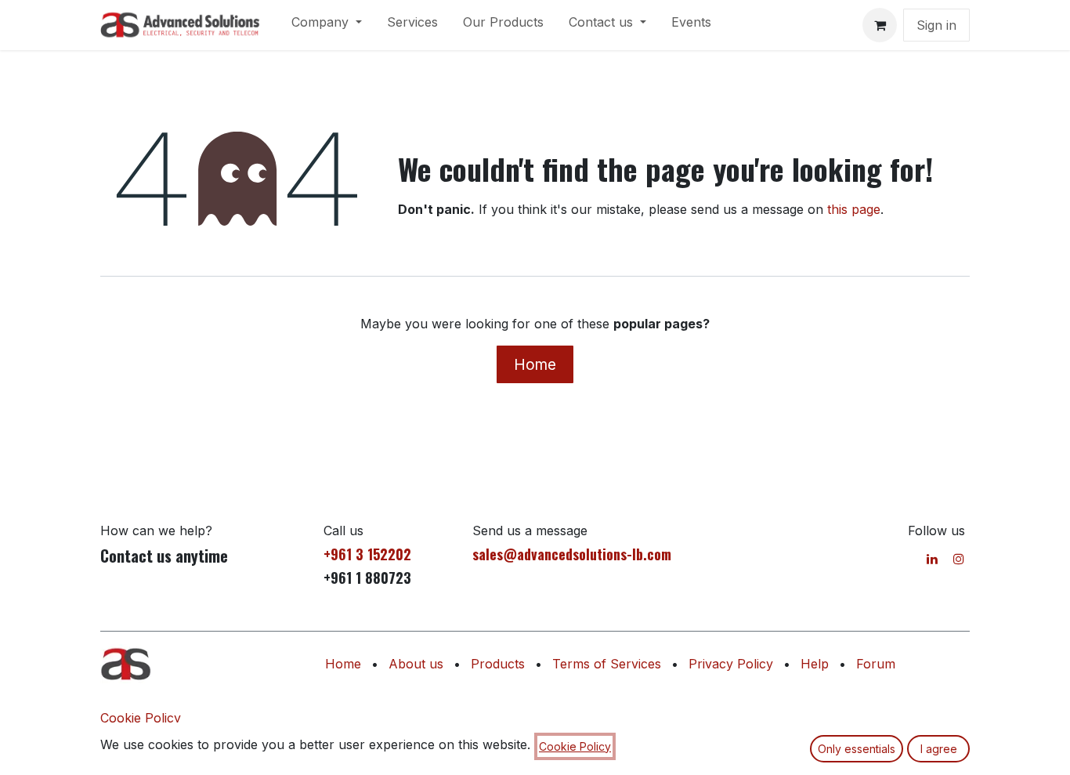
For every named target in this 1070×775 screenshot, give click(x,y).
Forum (875, 664)
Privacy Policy (731, 664)
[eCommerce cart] (879, 25)
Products (498, 664)
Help (815, 664)
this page (853, 209)
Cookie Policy (140, 718)
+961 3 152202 (367, 554)
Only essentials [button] (856, 748)
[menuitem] (326, 25)
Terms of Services (606, 664)
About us (416, 664)
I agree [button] (938, 748)
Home (535, 364)
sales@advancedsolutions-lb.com (571, 554)
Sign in (936, 25)
